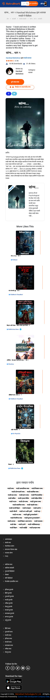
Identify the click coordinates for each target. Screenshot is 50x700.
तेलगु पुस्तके (8, 606)
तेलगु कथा (8, 652)
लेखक (7, 575)
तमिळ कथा (8, 649)
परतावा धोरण (9, 553)
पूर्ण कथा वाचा (15, 82)
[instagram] (13, 668)
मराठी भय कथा (17, 515)
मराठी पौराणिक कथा (16, 518)
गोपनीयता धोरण (9, 546)
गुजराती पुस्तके (9, 596)
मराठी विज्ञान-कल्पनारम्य (25, 521)
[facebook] (7, 668)
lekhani (15, 260)
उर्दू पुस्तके (8, 620)
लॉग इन (43, 3)
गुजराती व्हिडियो (9, 571)
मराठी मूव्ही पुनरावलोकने (30, 515)
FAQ (6, 556)
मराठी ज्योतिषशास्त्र (34, 524)
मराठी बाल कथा (12, 495)
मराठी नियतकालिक (36, 495)
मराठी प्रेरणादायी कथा (18, 492)
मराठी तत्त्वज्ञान (26, 508)
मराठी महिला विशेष (36, 498)
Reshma (11, 364)
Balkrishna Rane (14, 329)
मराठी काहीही (23, 528)
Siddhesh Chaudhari (17, 294)
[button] (27, 4)
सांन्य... (34, 187)
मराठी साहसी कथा (32, 505)
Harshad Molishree (13, 58)
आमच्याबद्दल (8, 539)
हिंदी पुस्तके (8, 593)
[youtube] (23, 668)
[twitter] (18, 668)
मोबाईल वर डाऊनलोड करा (22, 87)
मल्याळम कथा (9, 645)
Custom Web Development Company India (33, 697)
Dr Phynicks (16, 433)
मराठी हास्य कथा (24, 495)
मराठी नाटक (12, 501)
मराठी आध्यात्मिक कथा (22, 488)
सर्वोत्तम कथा (8, 564)
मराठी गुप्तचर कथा (35, 501)
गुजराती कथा (8, 632)
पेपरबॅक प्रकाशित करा (11, 581)
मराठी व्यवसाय (38, 521)
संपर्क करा (8, 543)
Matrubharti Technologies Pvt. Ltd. (28, 694)
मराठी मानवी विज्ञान (14, 508)
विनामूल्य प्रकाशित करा (32, 3)
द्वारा (12, 260)
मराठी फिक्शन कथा (37, 488)
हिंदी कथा (7, 628)
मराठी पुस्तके (8, 600)
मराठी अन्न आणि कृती (25, 511)
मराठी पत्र (37, 511)
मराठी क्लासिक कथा (32, 492)
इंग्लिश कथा (8, 638)
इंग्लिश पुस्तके (9, 590)
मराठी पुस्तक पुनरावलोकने (32, 518)
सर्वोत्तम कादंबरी (9, 568)
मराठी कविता (12, 498)
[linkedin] (28, 668)
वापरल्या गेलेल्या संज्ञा (11, 549)
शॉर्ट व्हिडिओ (8, 578)
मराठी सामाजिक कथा (19, 505)
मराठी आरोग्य (37, 508)
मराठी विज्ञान (13, 528)
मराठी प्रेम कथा (23, 501)
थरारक (30, 72)
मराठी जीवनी (13, 511)
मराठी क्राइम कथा (34, 528)
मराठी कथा (11, 488)
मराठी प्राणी (22, 524)
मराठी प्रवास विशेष (23, 498)
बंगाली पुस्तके (9, 610)
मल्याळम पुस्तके (9, 613)
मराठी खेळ (13, 524)
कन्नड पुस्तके (9, 617)
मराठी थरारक (27, 58)
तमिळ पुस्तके (8, 603)
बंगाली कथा (8, 642)
